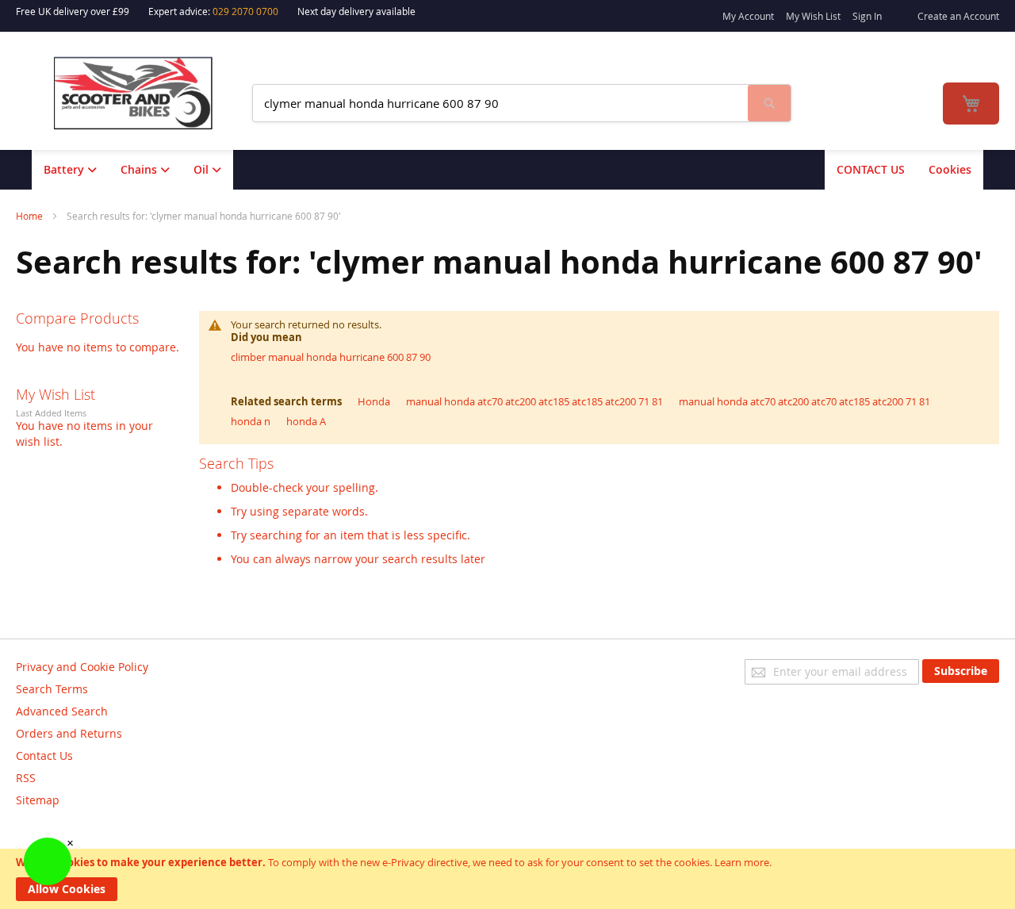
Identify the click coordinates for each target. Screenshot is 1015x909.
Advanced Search (62, 711)
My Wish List (813, 16)
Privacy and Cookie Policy (82, 666)
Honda (374, 401)
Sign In (867, 16)
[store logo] (143, 93)
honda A (306, 421)
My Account (748, 16)
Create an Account (958, 16)
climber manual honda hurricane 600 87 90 (331, 357)
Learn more (741, 862)
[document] (507, 879)
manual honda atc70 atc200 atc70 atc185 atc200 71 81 (804, 401)
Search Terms (52, 688)
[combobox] (500, 103)
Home (30, 215)
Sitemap (37, 799)
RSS (26, 777)
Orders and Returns (69, 733)
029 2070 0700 (245, 11)
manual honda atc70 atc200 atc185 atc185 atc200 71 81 (534, 401)
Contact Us (44, 755)
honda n (250, 421)
